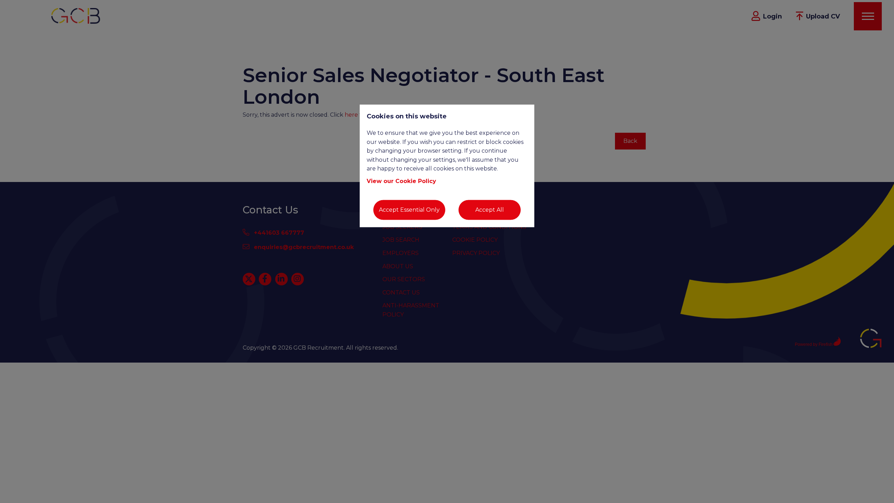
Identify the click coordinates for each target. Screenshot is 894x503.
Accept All (489, 209)
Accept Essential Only (409, 209)
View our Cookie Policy (401, 181)
